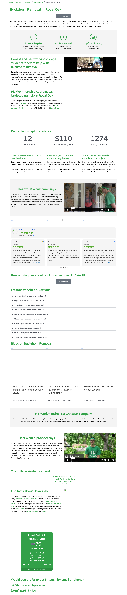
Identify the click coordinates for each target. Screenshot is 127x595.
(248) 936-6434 (23, 591)
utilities (35, 511)
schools (29, 511)
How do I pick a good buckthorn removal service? (31, 337)
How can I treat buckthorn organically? (27, 328)
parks (43, 511)
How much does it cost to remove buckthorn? (30, 296)
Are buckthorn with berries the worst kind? (29, 305)
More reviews (63, 268)
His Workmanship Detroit (27, 230)
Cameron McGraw (54, 242)
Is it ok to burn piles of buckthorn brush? (28, 333)
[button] (63, 296)
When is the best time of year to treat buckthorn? (31, 314)
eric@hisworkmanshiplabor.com (29, 585)
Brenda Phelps (18, 242)
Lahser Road (54, 108)
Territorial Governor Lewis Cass (26, 499)
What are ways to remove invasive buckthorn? (30, 319)
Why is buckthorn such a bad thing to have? (29, 300)
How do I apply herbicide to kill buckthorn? (29, 323)
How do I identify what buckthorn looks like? (29, 310)
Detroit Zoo (19, 509)
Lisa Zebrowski (89, 242)
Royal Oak (23, 103)
